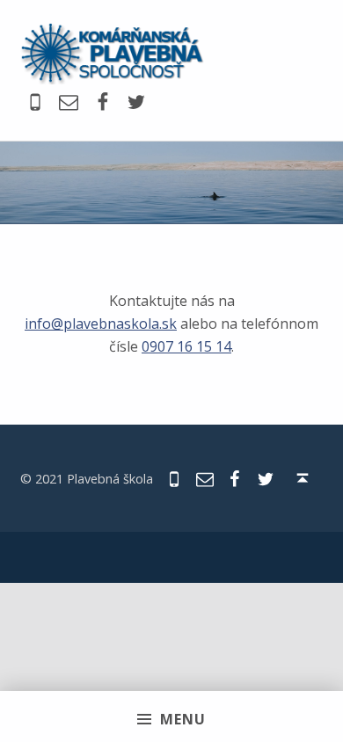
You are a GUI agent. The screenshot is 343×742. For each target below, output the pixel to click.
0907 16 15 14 (186, 346)
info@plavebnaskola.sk (101, 323)
